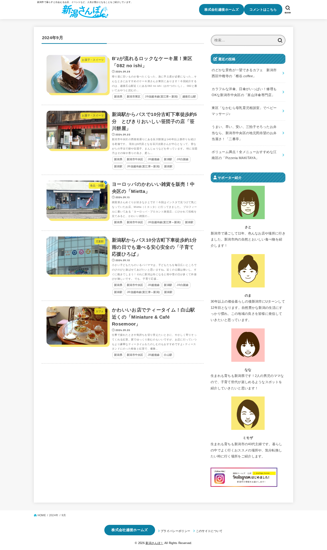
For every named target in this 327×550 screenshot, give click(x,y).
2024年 (53, 515)
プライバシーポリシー (175, 531)
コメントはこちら (263, 9)
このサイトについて (209, 531)
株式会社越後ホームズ (221, 9)
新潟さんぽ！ (154, 543)
